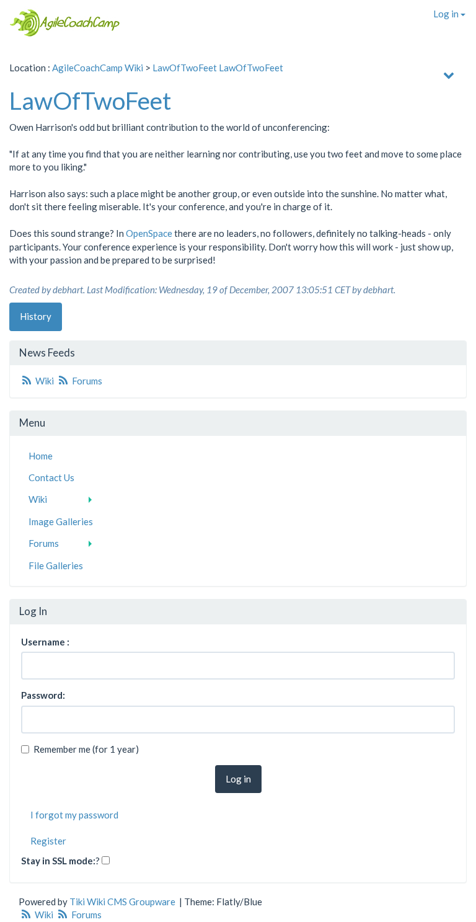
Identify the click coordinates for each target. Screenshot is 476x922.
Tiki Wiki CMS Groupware (123, 901)
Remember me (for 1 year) (86, 749)
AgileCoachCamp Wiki (97, 67)
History (35, 316)
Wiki (44, 380)
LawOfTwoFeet (184, 67)
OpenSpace (149, 233)
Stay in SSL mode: (58, 860)
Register (48, 840)
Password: (43, 695)
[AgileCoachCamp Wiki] (61, 23)
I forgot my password (74, 814)
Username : (45, 641)
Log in (447, 13)
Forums (86, 380)
